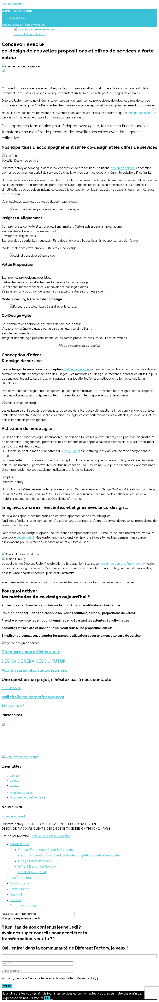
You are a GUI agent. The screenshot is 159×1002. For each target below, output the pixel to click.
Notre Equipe (19, 883)
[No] (51, 999)
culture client (25, 537)
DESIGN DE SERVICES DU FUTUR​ (34, 661)
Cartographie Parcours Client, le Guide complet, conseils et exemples (69, 855)
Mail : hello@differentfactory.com (33, 697)
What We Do (19, 844)
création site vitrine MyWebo (51, 836)
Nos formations (21, 878)
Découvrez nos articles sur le (31, 651)
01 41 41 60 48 (11, 688)
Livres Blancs (19, 889)
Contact (16, 894)
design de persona (113, 563)
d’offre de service (76, 369)
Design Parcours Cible (34, 861)
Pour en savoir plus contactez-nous (34, 670)
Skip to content (12, 4)
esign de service (141, 113)
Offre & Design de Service (37, 866)
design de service (123, 168)
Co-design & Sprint (32, 872)
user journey (136, 563)
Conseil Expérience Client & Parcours (45, 850)
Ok (47, 998)
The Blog (16, 900)
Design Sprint (71, 451)
